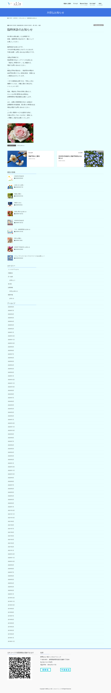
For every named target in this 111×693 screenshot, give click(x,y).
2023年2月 (11, 459)
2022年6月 (11, 488)
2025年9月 (11, 347)
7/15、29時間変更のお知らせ (22, 229)
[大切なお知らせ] (17, 159)
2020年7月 (11, 572)
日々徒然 (10, 276)
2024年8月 (11, 394)
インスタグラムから (13, 269)
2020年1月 (11, 594)
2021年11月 (11, 514)
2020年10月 (11, 561)
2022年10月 (11, 474)
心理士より (12, 280)
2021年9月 (11, 521)
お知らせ (11, 298)
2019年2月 (11, 634)
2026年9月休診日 (19, 176)
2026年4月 (11, 321)
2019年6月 (11, 619)
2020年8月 (11, 568)
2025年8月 (11, 350)
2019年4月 (11, 627)
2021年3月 (11, 543)
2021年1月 (11, 550)
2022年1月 (11, 507)
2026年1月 (11, 332)
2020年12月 (11, 554)
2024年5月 (11, 405)
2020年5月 (11, 579)
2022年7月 (11, 485)
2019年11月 (11, 601)
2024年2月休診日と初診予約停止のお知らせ (70, 157)
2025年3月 (11, 368)
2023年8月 (11, 437)
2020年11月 (11, 557)
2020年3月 (11, 587)
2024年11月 (11, 383)
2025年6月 (11, 358)
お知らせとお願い (19, 185)
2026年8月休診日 (19, 220)
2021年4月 (11, 539)
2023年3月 (11, 456)
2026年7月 (11, 310)
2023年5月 (11, 448)
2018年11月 (11, 641)
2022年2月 (11, 503)
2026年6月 (11, 314)
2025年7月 (11, 354)
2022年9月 (11, 477)
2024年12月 (11, 379)
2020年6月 (11, 576)
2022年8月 (11, 481)
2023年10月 (11, 430)
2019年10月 (11, 605)
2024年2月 (11, 416)
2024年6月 (11, 401)
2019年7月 (11, 616)
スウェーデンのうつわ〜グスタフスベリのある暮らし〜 (29, 256)
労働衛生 (10, 273)
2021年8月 (11, 525)
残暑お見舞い (18, 194)
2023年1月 (11, 463)
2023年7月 (11, 441)
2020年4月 (11, 583)
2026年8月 (11, 307)
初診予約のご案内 (34, 156)
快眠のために (18, 202)
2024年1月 (11, 419)
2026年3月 (11, 325)
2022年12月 (11, 467)
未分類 (10, 284)
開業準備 (10, 295)
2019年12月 (11, 598)
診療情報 (10, 287)
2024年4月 (11, 408)
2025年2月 (11, 372)
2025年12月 (11, 336)
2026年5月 (11, 318)
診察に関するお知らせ (20, 211)
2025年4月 (11, 365)
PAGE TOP (106, 670)
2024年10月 (11, 387)
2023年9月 (11, 434)
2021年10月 (11, 517)
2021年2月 (11, 547)
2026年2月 (11, 328)
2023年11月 (11, 427)
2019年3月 (11, 630)
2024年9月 (11, 390)
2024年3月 (11, 412)
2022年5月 (11, 492)
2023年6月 (11, 445)
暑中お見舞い (18, 238)
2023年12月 (11, 423)
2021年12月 (11, 510)
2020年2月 (11, 590)
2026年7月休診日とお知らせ (22, 247)
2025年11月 (11, 339)
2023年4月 (11, 452)
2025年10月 (11, 343)
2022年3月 (11, 499)
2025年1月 (11, 376)
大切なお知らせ (99, 25)
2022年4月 (11, 496)
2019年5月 (11, 623)
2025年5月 (11, 361)
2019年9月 (11, 608)
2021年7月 (11, 528)
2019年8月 (11, 612)
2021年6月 (11, 532)
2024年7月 (11, 397)
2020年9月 (11, 565)
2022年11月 (11, 470)
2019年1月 (11, 638)
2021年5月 (11, 536)
